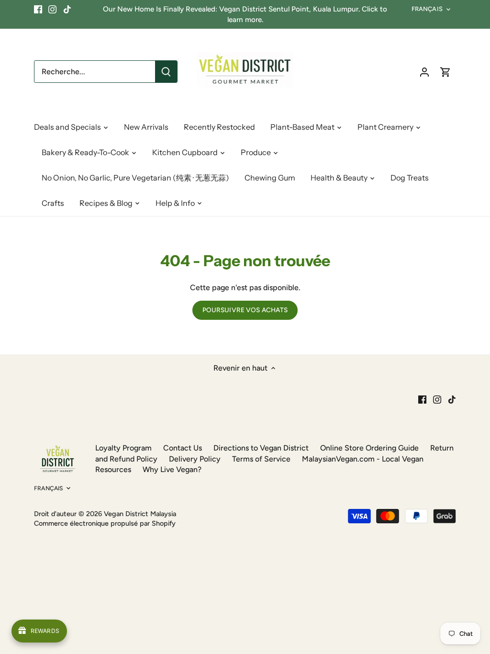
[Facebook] (38, 9)
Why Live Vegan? (172, 469)
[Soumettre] (166, 71)
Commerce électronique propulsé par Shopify (105, 523)
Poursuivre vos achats (245, 310)
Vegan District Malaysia (140, 513)
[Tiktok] (67, 9)
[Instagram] (52, 9)
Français (427, 8)
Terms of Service (261, 458)
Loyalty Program (123, 447)
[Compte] (424, 71)
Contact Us (182, 447)
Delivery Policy (195, 458)
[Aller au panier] (445, 71)
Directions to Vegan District (261, 447)
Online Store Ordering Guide (369, 447)
